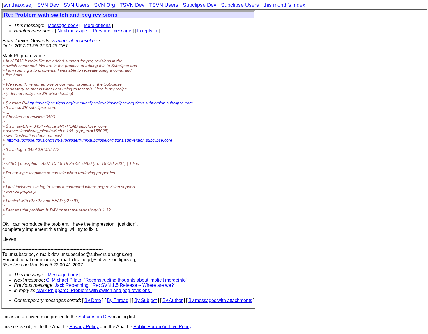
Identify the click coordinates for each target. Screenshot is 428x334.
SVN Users (76, 5)
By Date (92, 300)
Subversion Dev (95, 316)
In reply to (147, 30)
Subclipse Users (240, 5)
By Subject (145, 300)
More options (97, 25)
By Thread (117, 300)
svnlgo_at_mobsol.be (75, 40)
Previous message (112, 30)
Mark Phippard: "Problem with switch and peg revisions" (94, 290)
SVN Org (104, 5)
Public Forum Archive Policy (162, 326)
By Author (172, 300)
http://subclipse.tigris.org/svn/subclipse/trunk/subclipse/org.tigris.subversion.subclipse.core (110, 102)
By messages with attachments (220, 300)
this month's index (284, 5)
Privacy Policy (84, 326)
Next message (72, 30)
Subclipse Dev (199, 5)
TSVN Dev (132, 5)
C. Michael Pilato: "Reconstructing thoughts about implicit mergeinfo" (117, 280)
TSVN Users (163, 5)
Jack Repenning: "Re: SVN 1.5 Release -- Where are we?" (115, 285)
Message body (63, 25)
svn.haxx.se (17, 5)
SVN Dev (48, 5)
